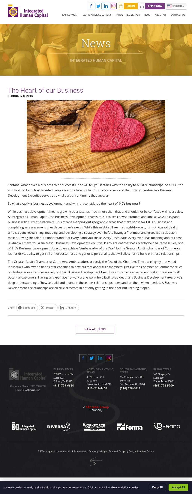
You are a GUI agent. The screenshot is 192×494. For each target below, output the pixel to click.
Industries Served (128, 14)
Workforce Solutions (97, 14)
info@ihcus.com (31, 390)
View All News (95, 329)
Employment (70, 14)
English (177, 6)
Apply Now (155, 6)
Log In (131, 6)
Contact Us (178, 14)
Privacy (150, 451)
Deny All (157, 487)
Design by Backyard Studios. (132, 451)
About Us (160, 14)
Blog (147, 14)
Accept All (178, 487)
